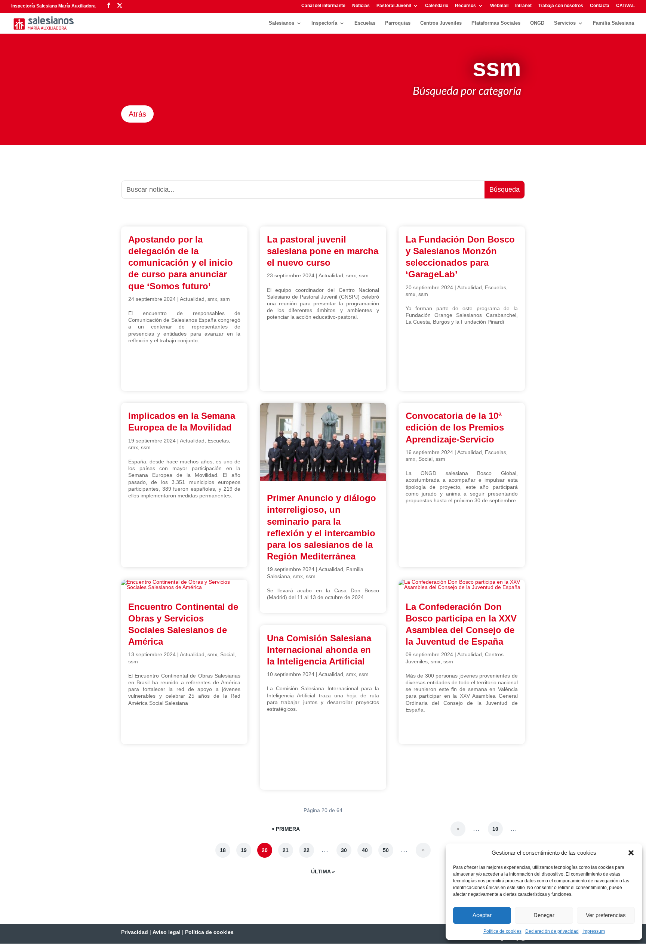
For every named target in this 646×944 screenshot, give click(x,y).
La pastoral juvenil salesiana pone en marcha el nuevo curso (322, 251)
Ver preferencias (606, 915)
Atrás (137, 114)
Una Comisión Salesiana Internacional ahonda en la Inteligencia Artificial (319, 649)
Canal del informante (323, 5)
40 (365, 850)
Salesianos (281, 23)
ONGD (537, 23)
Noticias (361, 5)
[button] (631, 853)
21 (286, 850)
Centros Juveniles (441, 23)
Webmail (499, 5)
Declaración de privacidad (552, 931)
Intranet (523, 5)
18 (223, 850)
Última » (323, 871)
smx (212, 299)
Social (227, 654)
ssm (225, 299)
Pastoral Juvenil (393, 5)
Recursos (465, 5)
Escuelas (364, 23)
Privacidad (134, 932)
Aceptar (482, 915)
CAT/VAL (625, 5)
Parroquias (397, 23)
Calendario (436, 5)
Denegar (543, 915)
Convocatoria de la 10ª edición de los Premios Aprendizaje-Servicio (455, 427)
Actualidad (192, 299)
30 (344, 850)
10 (495, 829)
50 (386, 850)
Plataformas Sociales (495, 23)
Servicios (565, 23)
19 (244, 850)
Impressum (593, 931)
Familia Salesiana (613, 23)
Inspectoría (324, 23)
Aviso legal (167, 932)
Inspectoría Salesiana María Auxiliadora (53, 6)
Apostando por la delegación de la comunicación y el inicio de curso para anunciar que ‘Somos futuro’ (180, 262)
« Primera (285, 829)
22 (307, 850)
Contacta (599, 5)
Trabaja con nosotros (560, 5)
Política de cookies (502, 931)
